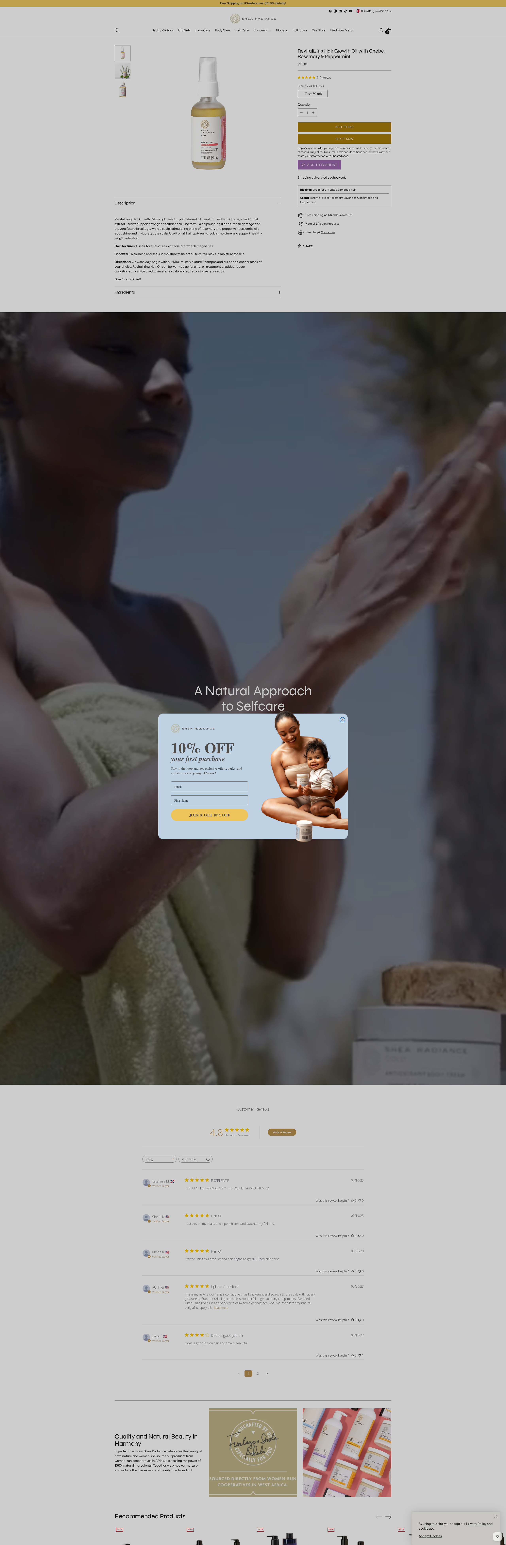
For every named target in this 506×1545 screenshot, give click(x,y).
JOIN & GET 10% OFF (209, 815)
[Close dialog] (342, 719)
